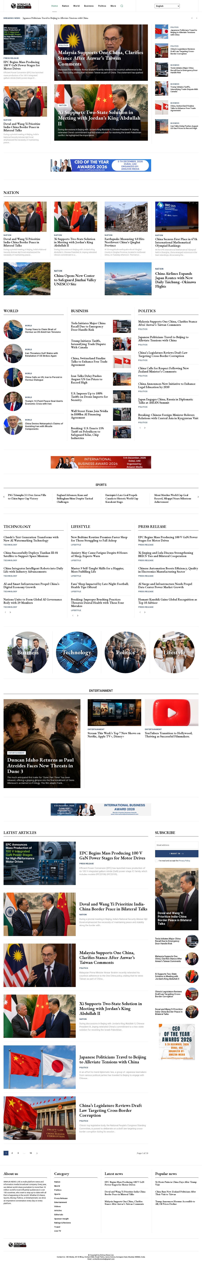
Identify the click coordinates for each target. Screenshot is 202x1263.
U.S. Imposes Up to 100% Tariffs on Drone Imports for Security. (89, 396)
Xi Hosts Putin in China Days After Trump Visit (176, 1183)
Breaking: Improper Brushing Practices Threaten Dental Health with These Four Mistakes (97, 602)
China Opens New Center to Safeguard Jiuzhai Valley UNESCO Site (75, 280)
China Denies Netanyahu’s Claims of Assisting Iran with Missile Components (44, 426)
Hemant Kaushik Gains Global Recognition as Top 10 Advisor (167, 601)
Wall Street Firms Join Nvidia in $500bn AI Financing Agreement (89, 414)
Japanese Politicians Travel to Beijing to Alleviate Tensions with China (184, 32)
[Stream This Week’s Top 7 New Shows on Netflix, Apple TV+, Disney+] (114, 712)
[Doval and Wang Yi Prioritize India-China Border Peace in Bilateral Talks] (25, 101)
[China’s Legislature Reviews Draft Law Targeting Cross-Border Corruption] (161, 50)
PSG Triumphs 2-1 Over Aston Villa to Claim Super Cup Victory (27, 496)
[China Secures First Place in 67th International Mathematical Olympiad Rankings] (176, 217)
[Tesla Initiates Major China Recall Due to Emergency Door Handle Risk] (161, 69)
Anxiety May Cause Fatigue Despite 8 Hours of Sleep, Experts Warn (99, 554)
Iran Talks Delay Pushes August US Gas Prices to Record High (184, 127)
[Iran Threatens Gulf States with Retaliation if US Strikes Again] (13, 353)
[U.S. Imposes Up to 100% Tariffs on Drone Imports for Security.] (122, 396)
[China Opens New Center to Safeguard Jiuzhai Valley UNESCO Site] (27, 278)
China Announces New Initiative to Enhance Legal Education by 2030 (166, 385)
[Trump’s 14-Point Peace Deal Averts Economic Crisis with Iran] (13, 401)
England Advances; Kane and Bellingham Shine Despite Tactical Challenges (75, 498)
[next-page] (145, 428)
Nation (7, 120)
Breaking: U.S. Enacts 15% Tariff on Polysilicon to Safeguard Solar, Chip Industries (87, 433)
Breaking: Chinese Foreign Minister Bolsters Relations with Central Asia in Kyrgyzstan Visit (168, 416)
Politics (63, 45)
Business (175, 65)
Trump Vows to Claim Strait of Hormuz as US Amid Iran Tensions (43, 330)
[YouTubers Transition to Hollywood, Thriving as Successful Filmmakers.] (171, 712)
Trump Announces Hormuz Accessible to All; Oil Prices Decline (175, 1203)
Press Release (11, 58)
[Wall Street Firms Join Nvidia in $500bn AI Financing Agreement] (122, 414)
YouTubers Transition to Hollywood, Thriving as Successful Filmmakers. (168, 734)
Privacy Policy (184, 861)
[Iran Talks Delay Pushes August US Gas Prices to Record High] (161, 126)
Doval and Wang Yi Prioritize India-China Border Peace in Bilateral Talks (58, 18)
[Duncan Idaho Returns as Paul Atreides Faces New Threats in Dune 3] (42, 743)
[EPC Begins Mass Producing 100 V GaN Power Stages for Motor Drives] (25, 39)
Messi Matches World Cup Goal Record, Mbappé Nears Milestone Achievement (172, 498)
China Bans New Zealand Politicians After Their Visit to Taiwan (175, 1193)
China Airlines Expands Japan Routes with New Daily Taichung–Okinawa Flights (175, 280)
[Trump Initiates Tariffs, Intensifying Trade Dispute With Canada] (161, 88)
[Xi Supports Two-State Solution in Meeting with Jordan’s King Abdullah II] (75, 217)
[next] (196, 18)
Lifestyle (76, 545)
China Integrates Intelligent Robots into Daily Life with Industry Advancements (33, 569)
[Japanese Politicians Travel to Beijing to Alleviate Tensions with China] (161, 31)
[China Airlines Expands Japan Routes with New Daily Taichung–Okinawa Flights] (128, 278)
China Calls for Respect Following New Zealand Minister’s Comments (163, 369)
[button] (122, 6)
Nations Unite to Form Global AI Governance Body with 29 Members (33, 601)
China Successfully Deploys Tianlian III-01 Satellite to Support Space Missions (31, 554)
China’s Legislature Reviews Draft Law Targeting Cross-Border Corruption (183, 51)
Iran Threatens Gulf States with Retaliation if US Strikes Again (41, 354)
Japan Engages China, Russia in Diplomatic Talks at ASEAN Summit (165, 400)
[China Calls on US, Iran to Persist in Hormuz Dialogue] (13, 377)
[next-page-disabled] (198, 497)
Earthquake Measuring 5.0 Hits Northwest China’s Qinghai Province (124, 242)
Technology (10, 545)
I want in (175, 853)
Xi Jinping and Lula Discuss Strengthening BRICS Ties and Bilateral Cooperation (165, 554)
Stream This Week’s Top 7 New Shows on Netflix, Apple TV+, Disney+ (114, 734)
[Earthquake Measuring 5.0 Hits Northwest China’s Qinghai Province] (126, 217)
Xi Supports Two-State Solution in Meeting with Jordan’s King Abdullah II (99, 118)
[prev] (192, 18)
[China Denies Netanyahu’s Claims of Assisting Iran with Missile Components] (13, 425)
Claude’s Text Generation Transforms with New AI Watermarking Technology (31, 538)
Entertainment (16, 753)
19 (31, 1153)
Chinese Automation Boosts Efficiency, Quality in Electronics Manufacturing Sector (168, 569)
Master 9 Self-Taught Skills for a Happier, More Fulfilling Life (97, 569)
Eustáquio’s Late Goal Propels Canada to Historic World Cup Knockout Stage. (121, 498)
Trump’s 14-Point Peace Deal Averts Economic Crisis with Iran (44, 402)
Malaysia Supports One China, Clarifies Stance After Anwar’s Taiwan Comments (100, 58)
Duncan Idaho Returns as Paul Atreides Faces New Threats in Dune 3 (40, 765)
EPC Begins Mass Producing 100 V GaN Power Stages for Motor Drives (22, 65)
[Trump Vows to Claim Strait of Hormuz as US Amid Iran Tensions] (13, 329)
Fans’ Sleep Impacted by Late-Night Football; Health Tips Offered (100, 585)
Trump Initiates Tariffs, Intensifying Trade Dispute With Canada (184, 89)
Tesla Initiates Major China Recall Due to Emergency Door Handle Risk (184, 70)
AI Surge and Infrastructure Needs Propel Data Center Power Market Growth (165, 585)
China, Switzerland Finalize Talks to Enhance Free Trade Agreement (183, 108)
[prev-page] (140, 428)
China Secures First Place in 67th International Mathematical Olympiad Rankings (176, 242)
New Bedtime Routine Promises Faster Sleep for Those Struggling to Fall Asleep (99, 538)
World (28, 326)
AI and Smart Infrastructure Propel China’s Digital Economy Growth (31, 585)
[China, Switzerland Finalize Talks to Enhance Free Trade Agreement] (161, 107)
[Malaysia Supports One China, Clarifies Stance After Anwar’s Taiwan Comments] (40, 965)
